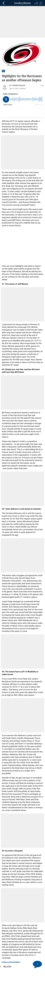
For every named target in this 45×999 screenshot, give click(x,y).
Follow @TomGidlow (11, 962)
